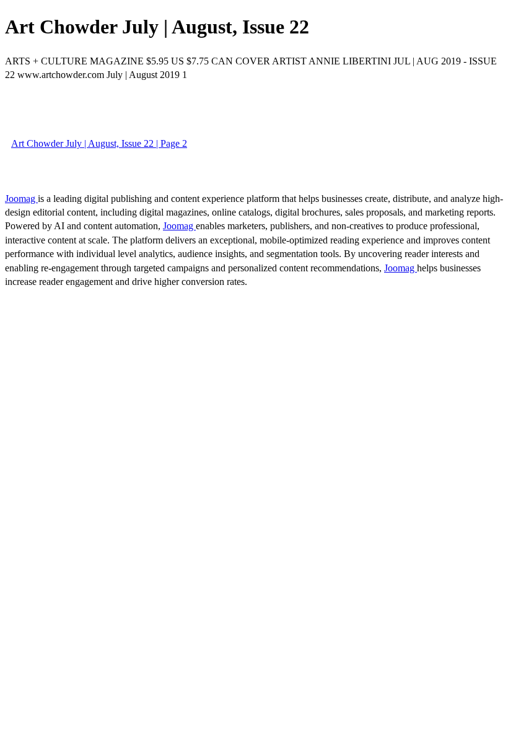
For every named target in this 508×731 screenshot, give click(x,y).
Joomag (21, 198)
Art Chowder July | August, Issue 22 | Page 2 (99, 143)
